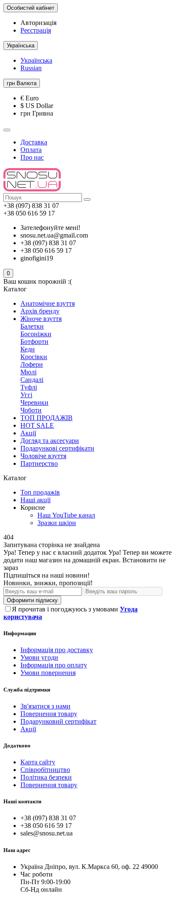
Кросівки (33, 356)
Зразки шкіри (56, 522)
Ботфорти (34, 341)
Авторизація (38, 22)
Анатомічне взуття (47, 303)
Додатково (17, 745)
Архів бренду (39, 311)
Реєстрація (35, 30)
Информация (19, 633)
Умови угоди (39, 657)
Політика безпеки (46, 777)
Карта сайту (37, 762)
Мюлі (28, 372)
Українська (36, 60)
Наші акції (35, 499)
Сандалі (31, 379)
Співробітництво (45, 769)
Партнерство (39, 463)
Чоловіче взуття (43, 455)
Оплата (31, 149)
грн (22, 83)
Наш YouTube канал (66, 515)
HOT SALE (37, 425)
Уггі (26, 394)
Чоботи (31, 410)
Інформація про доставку (56, 649)
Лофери (31, 364)
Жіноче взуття (41, 318)
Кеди (27, 349)
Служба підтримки (26, 689)
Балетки (32, 326)
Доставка (33, 142)
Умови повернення (48, 672)
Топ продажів (40, 492)
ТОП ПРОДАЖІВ (46, 417)
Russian (31, 68)
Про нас (32, 157)
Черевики (34, 402)
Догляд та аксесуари (49, 440)
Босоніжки (35, 333)
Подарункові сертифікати (57, 448)
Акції (28, 433)
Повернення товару (48, 713)
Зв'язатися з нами (45, 706)
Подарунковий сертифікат (58, 721)
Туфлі (28, 387)
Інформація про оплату (53, 665)
